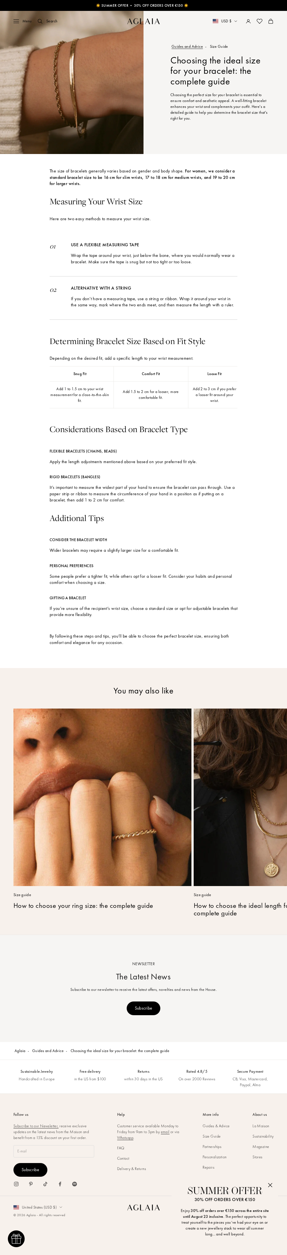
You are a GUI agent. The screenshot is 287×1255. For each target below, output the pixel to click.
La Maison (261, 1125)
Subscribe (143, 1008)
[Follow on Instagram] (16, 1184)
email (165, 1131)
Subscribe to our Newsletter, (36, 1125)
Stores (258, 1156)
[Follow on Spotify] (74, 1184)
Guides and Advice (187, 46)
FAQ (120, 1147)
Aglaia (20, 1050)
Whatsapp (125, 1137)
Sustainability (263, 1136)
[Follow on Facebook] (60, 1184)
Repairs (208, 1167)
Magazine (261, 1146)
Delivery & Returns (131, 1168)
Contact (123, 1158)
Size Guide (212, 1136)
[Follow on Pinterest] (31, 1184)
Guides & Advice (216, 1125)
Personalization (214, 1156)
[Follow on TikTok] (45, 1184)
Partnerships (212, 1146)
